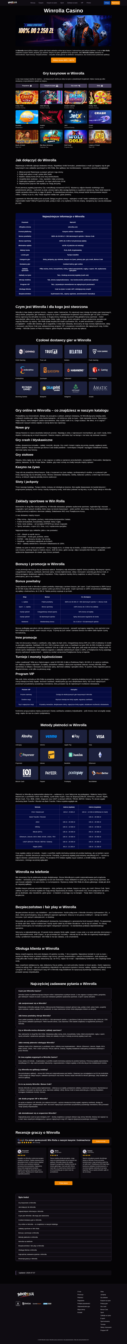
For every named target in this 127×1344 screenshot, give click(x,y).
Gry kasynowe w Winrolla (27, 1203)
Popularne (25, 85)
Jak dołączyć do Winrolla (27, 1207)
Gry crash (74, 85)
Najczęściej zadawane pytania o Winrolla (32, 1254)
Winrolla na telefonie (25, 1241)
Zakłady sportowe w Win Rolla (28, 1228)
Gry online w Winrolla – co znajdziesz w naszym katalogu (38, 1224)
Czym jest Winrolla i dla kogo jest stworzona (33, 1216)
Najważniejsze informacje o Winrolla (30, 1211)
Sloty (98, 85)
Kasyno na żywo (50, 85)
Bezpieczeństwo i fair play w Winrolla (31, 1246)
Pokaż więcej (63, 1183)
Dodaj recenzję (100, 1141)
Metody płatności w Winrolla (28, 1237)
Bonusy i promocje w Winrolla (28, 1233)
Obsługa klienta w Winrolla (27, 1250)
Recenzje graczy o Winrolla (27, 1259)
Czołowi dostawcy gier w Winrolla (29, 1220)
